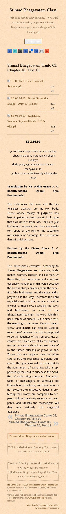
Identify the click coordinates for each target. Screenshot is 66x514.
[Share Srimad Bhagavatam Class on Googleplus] (20, 52)
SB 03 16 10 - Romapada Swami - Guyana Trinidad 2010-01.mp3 (26, 121)
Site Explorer (33, 41)
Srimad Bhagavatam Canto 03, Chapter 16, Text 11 (30, 424)
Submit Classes (42, 451)
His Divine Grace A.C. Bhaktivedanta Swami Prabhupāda (32, 485)
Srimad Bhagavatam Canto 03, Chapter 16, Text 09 (36, 417)
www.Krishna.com (36, 498)
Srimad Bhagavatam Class (33, 10)
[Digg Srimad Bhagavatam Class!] (36, 52)
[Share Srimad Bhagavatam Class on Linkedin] (25, 52)
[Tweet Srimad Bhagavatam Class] (15, 52)
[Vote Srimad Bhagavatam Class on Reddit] (41, 52)
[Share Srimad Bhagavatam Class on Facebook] (9, 52)
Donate (43, 505)
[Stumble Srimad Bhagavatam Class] (47, 52)
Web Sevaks (32, 505)
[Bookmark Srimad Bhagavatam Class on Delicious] (31, 52)
